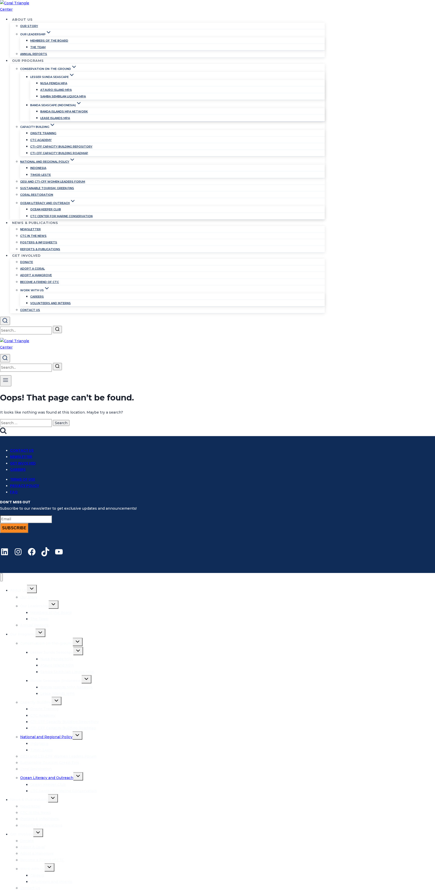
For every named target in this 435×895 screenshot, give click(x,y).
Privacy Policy (24, 485)
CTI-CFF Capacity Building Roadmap (59, 153)
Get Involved (23, 463)
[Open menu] (5, 380)
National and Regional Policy (46, 737)
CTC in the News (33, 236)
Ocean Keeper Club (45, 209)
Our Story (29, 26)
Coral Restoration (36, 194)
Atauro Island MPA (56, 90)
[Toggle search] (5, 321)
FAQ (14, 492)
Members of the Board (49, 40)
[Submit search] (57, 329)
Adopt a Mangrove (36, 275)
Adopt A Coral (32, 268)
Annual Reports (33, 54)
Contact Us (30, 310)
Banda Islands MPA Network (64, 111)
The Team (38, 47)
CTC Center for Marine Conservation (61, 216)
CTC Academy (41, 140)
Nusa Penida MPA (53, 83)
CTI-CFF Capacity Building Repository (61, 146)
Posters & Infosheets (38, 242)
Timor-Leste (40, 175)
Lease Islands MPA (55, 118)
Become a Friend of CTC (39, 282)
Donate (26, 262)
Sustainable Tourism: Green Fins (47, 188)
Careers (37, 296)
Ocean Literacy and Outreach (46, 777)
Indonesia (38, 168)
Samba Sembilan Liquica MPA (63, 96)
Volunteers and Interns (50, 303)
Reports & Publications (40, 249)
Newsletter (30, 229)
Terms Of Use (22, 479)
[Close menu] (1, 577)
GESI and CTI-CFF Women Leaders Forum (52, 181)
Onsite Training (43, 133)
